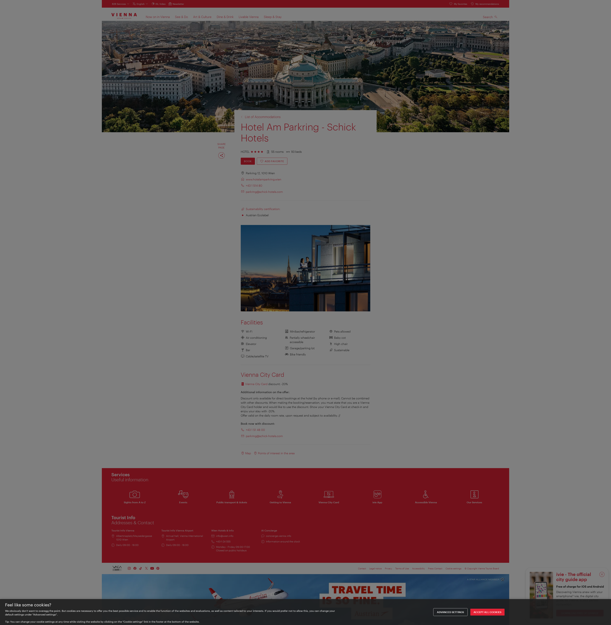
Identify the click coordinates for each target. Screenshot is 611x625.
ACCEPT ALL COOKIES (487, 612)
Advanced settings (450, 612)
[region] (305, 612)
